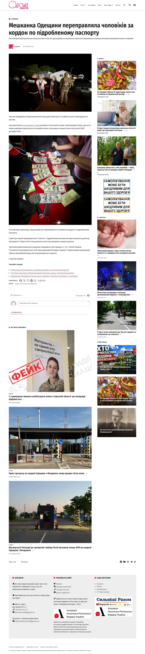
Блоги (99, 5)
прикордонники (32, 284)
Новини (75, 5)
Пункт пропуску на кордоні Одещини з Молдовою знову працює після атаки (46, 473)
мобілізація (23, 284)
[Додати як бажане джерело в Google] (41, 280)
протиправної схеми (31, 125)
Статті (82, 5)
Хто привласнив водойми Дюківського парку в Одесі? (115, 368)
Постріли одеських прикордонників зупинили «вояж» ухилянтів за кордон (42, 273)
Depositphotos (102, 589)
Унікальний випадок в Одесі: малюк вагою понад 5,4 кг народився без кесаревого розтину (116, 252)
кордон (17, 284)
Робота (99, 587)
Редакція (17, 46)
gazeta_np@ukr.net (63, 593)
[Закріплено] (134, 5)
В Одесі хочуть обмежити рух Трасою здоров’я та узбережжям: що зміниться (116, 333)
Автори (24, 562)
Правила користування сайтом (49, 647)
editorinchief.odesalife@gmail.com (27, 621)
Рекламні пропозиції (63, 587)
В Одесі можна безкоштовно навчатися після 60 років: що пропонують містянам (116, 129)
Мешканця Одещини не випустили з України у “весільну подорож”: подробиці (44, 276)
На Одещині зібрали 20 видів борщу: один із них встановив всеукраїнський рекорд (116, 93)
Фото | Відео (107, 5)
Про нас (118, 5)
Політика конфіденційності (16, 647)
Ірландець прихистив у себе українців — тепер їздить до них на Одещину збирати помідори (115, 168)
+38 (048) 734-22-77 (21, 610)
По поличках (91, 5)
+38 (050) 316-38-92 (62, 590)
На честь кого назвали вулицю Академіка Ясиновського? (116, 431)
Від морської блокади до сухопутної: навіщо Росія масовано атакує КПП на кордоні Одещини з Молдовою (50, 549)
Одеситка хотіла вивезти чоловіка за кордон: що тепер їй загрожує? (40, 270)
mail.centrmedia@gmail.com (25, 612)
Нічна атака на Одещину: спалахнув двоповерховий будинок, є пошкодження (113, 294)
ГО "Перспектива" (103, 592)
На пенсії (100, 584)
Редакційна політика (32, 647)
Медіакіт (59, 584)
